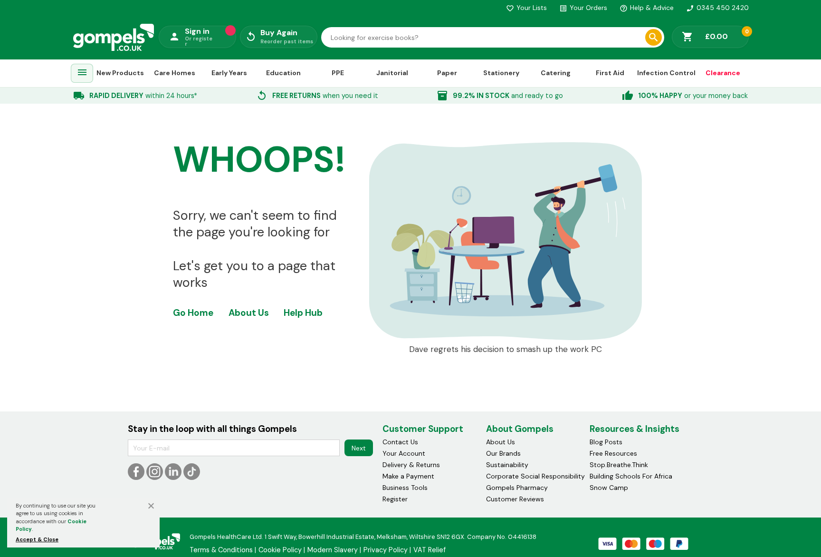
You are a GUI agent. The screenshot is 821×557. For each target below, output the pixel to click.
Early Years (229, 72)
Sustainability (507, 464)
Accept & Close (37, 539)
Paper (447, 72)
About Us (249, 313)
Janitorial (392, 72)
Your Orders (583, 7)
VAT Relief (429, 550)
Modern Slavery (332, 550)
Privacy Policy (385, 550)
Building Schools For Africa (631, 476)
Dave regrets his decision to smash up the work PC (505, 349)
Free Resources (613, 453)
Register (395, 499)
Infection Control (666, 72)
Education (283, 72)
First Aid (610, 72)
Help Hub (303, 313)
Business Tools (405, 487)
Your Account (403, 453)
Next (359, 448)
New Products (120, 72)
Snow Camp (609, 487)
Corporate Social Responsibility (535, 476)
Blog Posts (606, 442)
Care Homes (174, 72)
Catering (556, 72)
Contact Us (400, 442)
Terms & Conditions (221, 550)
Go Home (193, 313)
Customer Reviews (515, 499)
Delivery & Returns (411, 464)
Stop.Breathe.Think (619, 464)
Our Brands (503, 453)
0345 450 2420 (717, 7)
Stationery (501, 72)
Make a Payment (408, 476)
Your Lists (526, 7)
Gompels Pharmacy (517, 487)
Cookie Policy (280, 550)
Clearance (723, 72)
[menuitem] (82, 73)
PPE (338, 72)
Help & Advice (647, 7)
